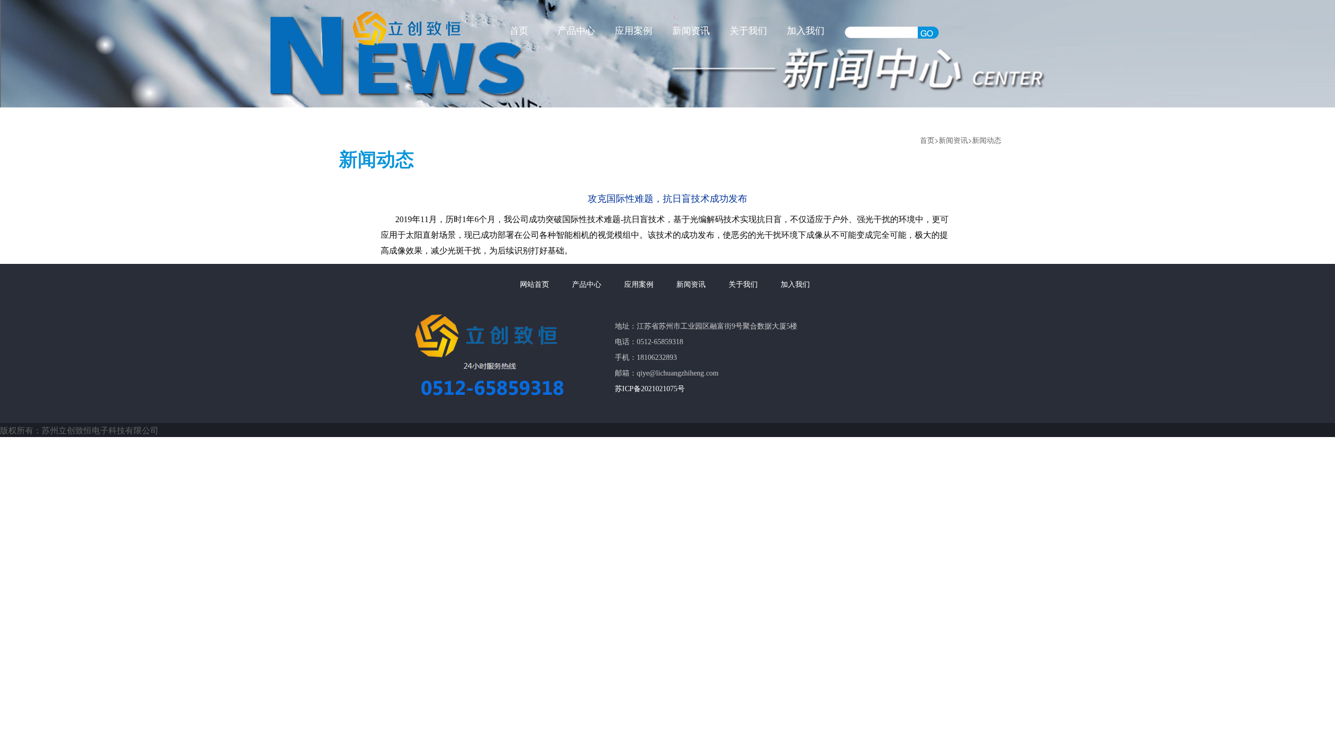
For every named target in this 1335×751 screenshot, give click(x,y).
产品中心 (576, 31)
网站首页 (534, 284)
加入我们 (805, 31)
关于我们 (748, 31)
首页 (518, 31)
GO (926, 33)
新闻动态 (986, 140)
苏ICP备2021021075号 (650, 389)
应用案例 (633, 31)
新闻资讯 (691, 31)
